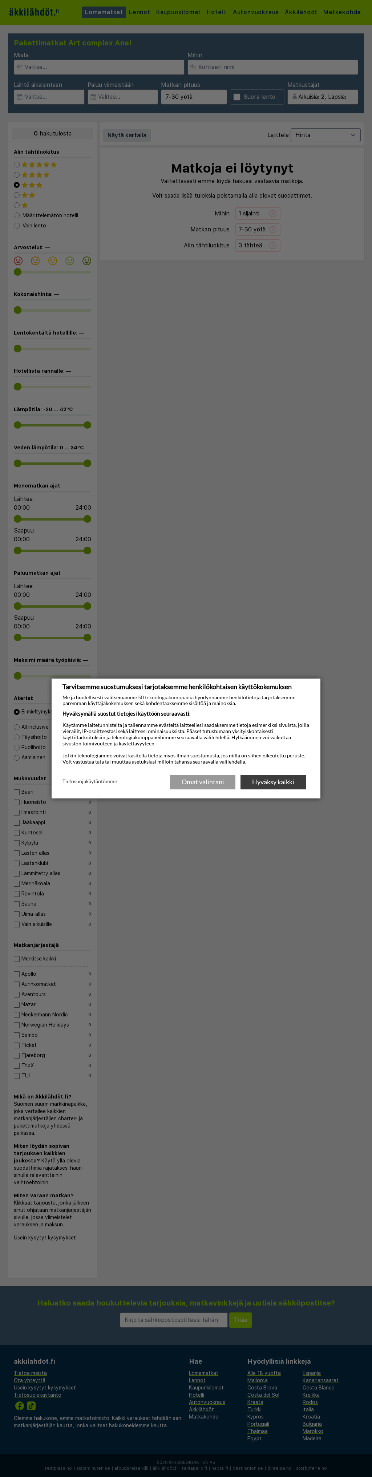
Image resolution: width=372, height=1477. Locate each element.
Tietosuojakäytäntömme (89, 781)
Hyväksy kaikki (273, 782)
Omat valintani (203, 782)
